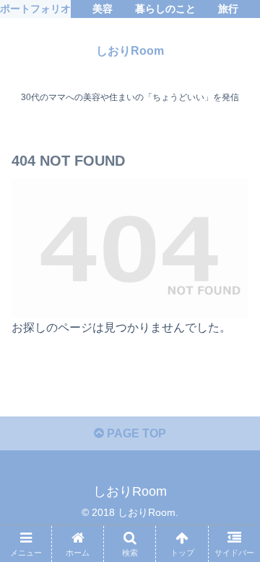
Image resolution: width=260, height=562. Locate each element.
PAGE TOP (135, 433)
